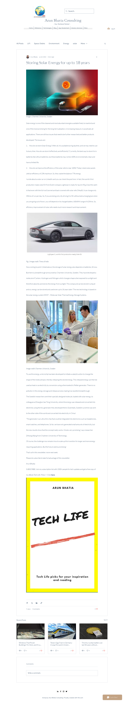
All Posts (19, 43)
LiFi (28, 43)
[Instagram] (64, 691)
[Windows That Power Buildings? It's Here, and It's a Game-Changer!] (31, 631)
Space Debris (39, 43)
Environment (54, 43)
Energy (66, 43)
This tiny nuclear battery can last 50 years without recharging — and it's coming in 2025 (93, 644)
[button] (105, 43)
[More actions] (97, 57)
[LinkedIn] (58, 691)
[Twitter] (66, 691)
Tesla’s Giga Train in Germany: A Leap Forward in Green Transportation (61, 644)
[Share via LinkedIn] (36, 603)
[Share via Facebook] (27, 603)
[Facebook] (61, 691)
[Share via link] (41, 603)
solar (75, 43)
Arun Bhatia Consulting (63, 20)
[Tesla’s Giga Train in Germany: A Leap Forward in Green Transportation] (62, 631)
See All (106, 620)
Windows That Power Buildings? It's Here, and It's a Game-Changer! (29, 644)
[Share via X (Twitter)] (32, 603)
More (83, 43)
